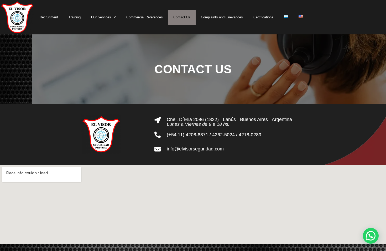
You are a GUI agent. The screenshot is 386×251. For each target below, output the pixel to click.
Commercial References (144, 17)
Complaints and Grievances (222, 17)
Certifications (263, 17)
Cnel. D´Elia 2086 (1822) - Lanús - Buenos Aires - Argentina (229, 119)
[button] (371, 236)
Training (75, 17)
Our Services (101, 17)
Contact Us (181, 17)
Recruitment (49, 17)
